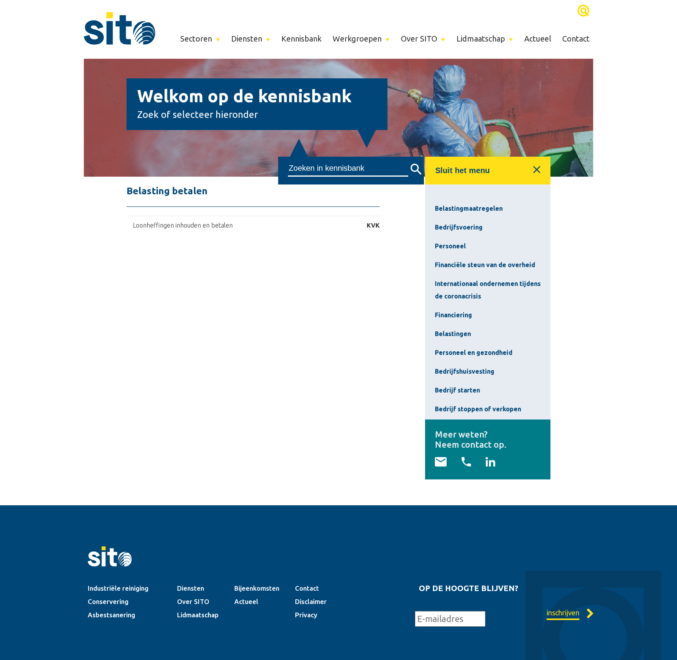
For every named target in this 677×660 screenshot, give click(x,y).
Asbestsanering (111, 614)
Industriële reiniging (118, 588)
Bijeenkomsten (256, 588)
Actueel (537, 38)
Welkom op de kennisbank (244, 95)
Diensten (246, 38)
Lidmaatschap (480, 38)
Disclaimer (311, 601)
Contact (576, 38)
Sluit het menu (462, 170)
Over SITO (419, 38)
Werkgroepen (357, 38)
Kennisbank (301, 38)
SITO (119, 28)
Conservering (108, 601)
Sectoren (196, 38)
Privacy (306, 614)
